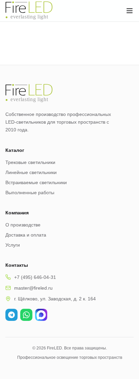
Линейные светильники (31, 172)
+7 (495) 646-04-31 (35, 277)
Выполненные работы (29, 192)
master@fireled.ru (33, 288)
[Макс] (41, 315)
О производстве (22, 224)
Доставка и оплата (25, 235)
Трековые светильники (30, 162)
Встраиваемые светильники (36, 182)
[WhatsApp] (26, 315)
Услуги (12, 245)
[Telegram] (11, 315)
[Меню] (130, 11)
